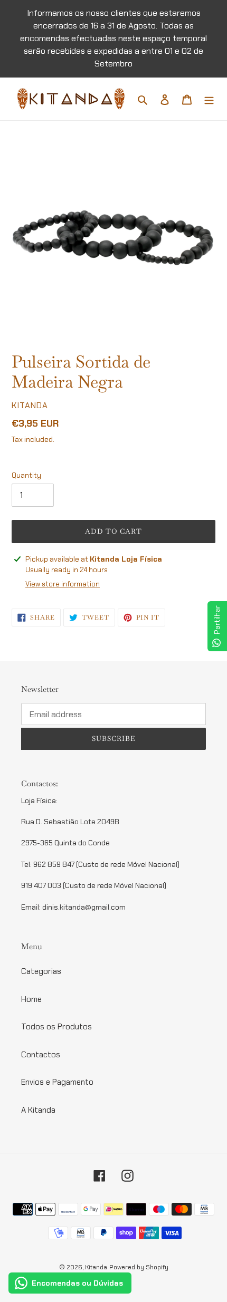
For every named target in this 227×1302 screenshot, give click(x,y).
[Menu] (209, 99)
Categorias (41, 971)
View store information (62, 584)
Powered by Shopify (138, 1267)
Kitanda (96, 1267)
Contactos (40, 1054)
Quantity (26, 475)
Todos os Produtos (56, 1026)
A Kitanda (38, 1110)
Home (31, 999)
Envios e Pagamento (57, 1082)
